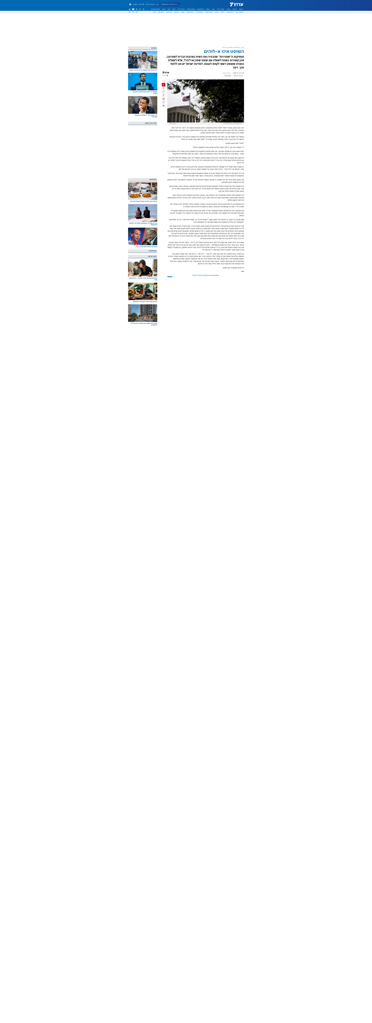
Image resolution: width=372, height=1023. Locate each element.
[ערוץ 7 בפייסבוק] (140, 9)
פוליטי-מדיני (220, 9)
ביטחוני (228, 9)
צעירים (217, 12)
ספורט (182, 12)
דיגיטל (222, 12)
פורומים (176, 12)
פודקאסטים (200, 9)
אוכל (169, 9)
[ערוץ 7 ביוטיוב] (133, 9)
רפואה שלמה (209, 12)
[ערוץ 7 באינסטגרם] (136, 9)
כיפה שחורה (230, 12)
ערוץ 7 (242, 47)
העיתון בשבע (237, 47)
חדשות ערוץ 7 (235, 5)
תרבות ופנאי (190, 12)
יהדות (164, 9)
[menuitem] (241, 9)
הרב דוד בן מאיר (238, 75)
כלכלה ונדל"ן (181, 9)
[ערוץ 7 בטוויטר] (143, 9)
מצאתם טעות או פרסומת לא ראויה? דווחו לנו (205, 275)
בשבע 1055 (228, 75)
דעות (173, 9)
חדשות (241, 9)
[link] (142, 70)
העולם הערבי (199, 12)
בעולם (208, 9)
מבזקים (235, 9)
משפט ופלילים (191, 9)
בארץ (213, 9)
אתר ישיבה (169, 12)
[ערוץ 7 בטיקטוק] (129, 9)
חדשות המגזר (239, 12)
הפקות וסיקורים (155, 9)
